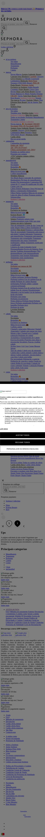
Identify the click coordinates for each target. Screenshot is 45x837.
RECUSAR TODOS (22, 442)
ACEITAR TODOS (22, 435)
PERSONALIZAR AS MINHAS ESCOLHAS (22, 449)
